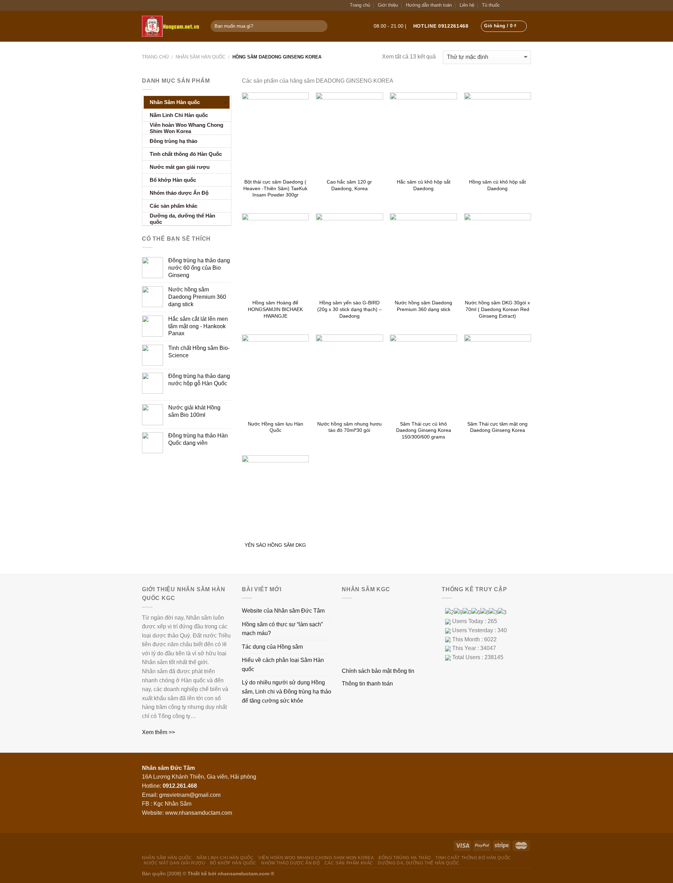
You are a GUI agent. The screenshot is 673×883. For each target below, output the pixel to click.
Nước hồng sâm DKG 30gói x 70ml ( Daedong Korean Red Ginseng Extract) (497, 309)
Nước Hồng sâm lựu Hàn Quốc (275, 427)
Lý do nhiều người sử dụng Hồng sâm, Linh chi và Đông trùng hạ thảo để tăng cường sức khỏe (286, 691)
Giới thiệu (388, 5)
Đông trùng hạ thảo (405, 857)
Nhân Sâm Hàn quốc (200, 57)
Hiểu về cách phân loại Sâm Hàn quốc (283, 664)
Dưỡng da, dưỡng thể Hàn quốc (418, 863)
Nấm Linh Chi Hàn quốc (225, 857)
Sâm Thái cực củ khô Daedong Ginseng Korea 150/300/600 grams (423, 430)
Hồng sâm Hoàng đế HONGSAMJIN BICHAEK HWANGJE (275, 309)
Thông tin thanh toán (367, 684)
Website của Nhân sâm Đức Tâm (283, 611)
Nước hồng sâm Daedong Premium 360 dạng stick (423, 306)
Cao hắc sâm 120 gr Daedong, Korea (349, 185)
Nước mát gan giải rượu (174, 863)
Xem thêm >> (158, 732)
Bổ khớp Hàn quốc (233, 863)
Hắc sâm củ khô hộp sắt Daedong (423, 185)
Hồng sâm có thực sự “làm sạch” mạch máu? (282, 628)
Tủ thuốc (491, 5)
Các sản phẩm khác (349, 863)
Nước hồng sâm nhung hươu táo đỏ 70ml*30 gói (349, 427)
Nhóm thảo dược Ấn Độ (290, 863)
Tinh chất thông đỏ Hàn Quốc (473, 857)
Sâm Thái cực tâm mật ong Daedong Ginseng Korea (497, 427)
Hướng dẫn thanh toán (429, 5)
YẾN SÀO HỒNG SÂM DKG (275, 545)
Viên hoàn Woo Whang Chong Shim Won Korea (316, 857)
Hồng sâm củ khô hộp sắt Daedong (497, 185)
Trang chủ (360, 5)
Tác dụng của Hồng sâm (272, 647)
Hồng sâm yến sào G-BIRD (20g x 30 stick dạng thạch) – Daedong (349, 309)
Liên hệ (467, 5)
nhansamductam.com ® (246, 873)
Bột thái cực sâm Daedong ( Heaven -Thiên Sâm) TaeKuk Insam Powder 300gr (275, 188)
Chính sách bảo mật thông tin (378, 671)
